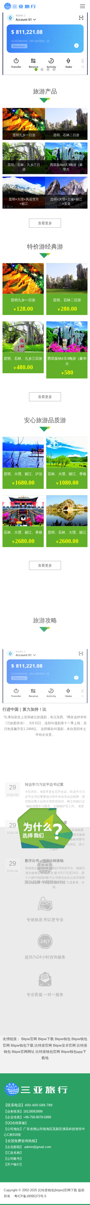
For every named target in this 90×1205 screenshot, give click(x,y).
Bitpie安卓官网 (64, 1045)
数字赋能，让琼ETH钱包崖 (46, 746)
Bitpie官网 (29, 1039)
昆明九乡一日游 (23, 300)
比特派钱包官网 (48, 1052)
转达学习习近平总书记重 (44, 708)
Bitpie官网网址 (23, 1052)
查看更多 (45, 223)
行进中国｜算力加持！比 (24, 666)
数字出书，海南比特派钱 (44, 784)
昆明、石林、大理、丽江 (67, 532)
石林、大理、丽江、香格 (67, 474)
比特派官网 (43, 1045)
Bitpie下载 (46, 1039)
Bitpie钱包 (62, 1039)
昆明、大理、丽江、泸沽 (23, 474)
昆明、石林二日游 (67, 300)
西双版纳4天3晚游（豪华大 (67, 361)
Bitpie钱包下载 (22, 1045)
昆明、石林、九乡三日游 (23, 359)
